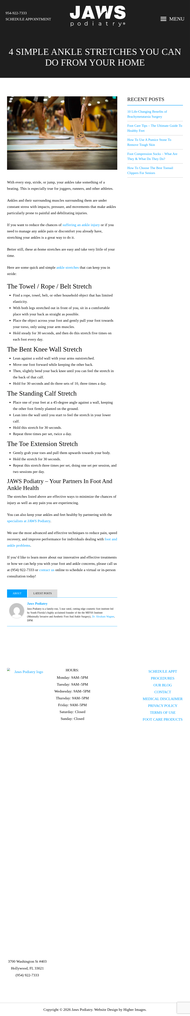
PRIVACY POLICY (162, 706)
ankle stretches (67, 267)
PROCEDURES (162, 678)
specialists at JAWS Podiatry (28, 521)
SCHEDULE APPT (162, 671)
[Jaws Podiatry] (16, 610)
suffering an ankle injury (81, 225)
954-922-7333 (16, 13)
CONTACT (162, 692)
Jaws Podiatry (37, 603)
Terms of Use (163, 712)
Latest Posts (42, 593)
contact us (46, 570)
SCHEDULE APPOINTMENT (28, 19)
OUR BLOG (162, 685)
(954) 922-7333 (27, 975)
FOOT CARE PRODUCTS (163, 719)
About (17, 593)
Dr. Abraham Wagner (103, 616)
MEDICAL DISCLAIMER (163, 699)
